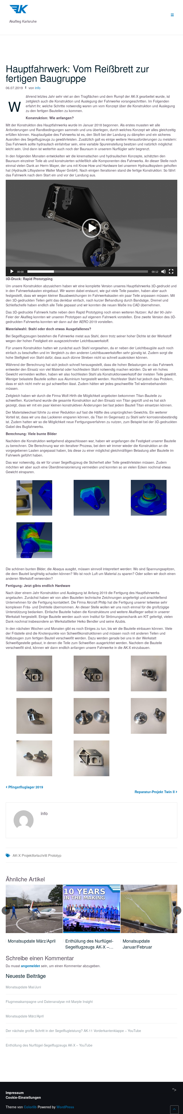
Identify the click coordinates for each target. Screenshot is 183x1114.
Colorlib (30, 1106)
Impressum (15, 1092)
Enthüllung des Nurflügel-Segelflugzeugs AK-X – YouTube (49, 1045)
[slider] (87, 271)
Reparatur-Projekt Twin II (155, 791)
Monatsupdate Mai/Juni (23, 987)
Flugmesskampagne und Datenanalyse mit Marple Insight (49, 1001)
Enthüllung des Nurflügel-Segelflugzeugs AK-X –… (89, 944)
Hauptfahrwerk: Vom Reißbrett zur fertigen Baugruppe (77, 72)
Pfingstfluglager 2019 (25, 787)
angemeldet (30, 965)
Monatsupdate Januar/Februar (137, 944)
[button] (91, 228)
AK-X (17, 855)
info (38, 87)
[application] (91, 228)
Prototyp (54, 855)
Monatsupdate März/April (32, 941)
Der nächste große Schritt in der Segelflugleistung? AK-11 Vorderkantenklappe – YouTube (73, 1030)
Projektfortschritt (34, 855)
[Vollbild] (171, 271)
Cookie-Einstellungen (23, 1097)
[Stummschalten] (163, 271)
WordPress (65, 1106)
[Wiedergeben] (12, 271)
